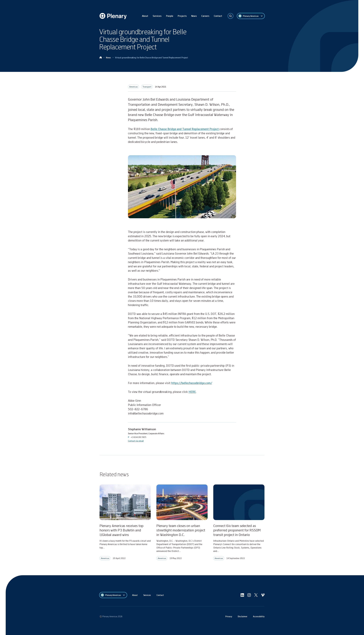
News (194, 15)
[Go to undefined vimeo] (262, 595)
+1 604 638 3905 (138, 437)
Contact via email (136, 441)
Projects (182, 15)
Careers (205, 15)
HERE (192, 392)
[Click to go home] (101, 57)
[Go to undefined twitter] (256, 595)
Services (157, 15)
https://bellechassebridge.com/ (191, 383)
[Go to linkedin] (242, 595)
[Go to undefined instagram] (249, 595)
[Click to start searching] (230, 16)
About (145, 15)
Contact (218, 15)
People (169, 15)
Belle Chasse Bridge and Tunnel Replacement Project (185, 129)
